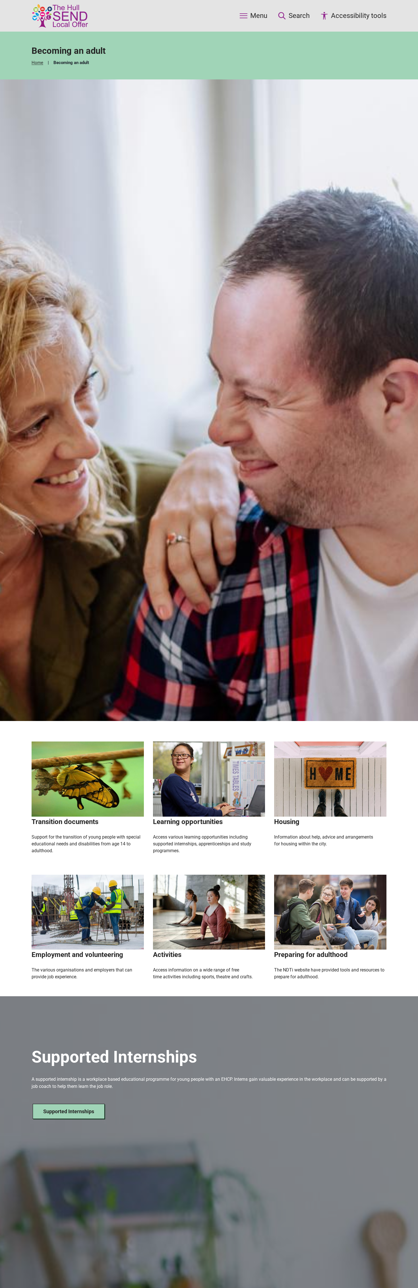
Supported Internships (68, 1111)
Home (38, 62)
